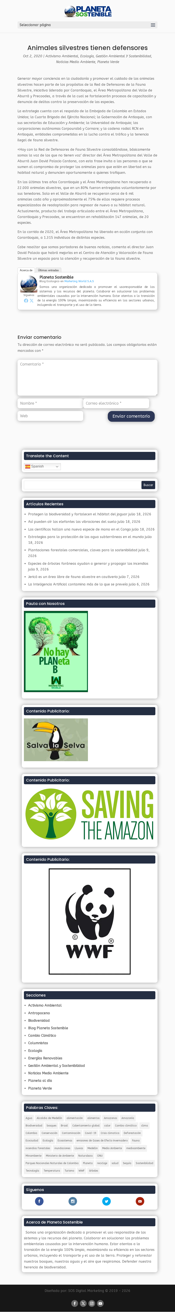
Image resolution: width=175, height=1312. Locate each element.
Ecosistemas (65, 1140)
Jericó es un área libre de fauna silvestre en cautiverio (73, 577)
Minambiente (33, 1155)
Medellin (93, 1148)
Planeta (88, 1163)
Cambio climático (126, 1125)
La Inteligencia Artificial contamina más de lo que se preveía (78, 584)
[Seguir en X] (83, 1303)
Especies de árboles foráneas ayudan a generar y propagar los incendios (88, 564)
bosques (51, 1125)
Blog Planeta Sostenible (48, 1028)
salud (115, 1163)
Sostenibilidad (144, 1163)
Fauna (136, 1140)
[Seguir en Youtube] (100, 1303)
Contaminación (71, 1133)
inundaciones (62, 1148)
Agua (29, 1118)
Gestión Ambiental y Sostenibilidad (123, 56)
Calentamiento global (86, 1125)
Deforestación (132, 1133)
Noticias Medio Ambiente (75, 62)
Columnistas (38, 1043)
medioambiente (135, 1148)
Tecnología (32, 1170)
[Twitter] (31, 300)
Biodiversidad (39, 1021)
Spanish (37, 466)
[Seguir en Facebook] (74, 1303)
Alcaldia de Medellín (49, 1118)
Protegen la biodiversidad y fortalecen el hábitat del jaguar (77, 514)
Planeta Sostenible (56, 277)
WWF (82, 1170)
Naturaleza (85, 1155)
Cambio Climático (42, 1035)
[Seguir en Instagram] (91, 1303)
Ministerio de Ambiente (60, 1155)
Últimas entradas (48, 270)
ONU (100, 1155)
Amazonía (127, 1118)
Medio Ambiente (112, 1148)
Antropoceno (39, 1013)
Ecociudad (32, 1140)
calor (107, 1125)
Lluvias (79, 1148)
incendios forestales (38, 1148)
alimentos (93, 1118)
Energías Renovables (45, 1058)
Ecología (87, 56)
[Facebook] (26, 300)
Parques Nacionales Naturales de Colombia (52, 1163)
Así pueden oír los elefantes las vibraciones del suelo (72, 522)
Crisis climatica (110, 1133)
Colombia (31, 1133)
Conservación (49, 1133)
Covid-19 (90, 1133)
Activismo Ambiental (61, 56)
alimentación (75, 1118)
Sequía (127, 1163)
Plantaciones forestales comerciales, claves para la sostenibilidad (82, 550)
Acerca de (26, 270)
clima (144, 1125)
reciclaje (102, 1163)
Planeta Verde (108, 62)
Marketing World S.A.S (79, 281)
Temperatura (52, 1170)
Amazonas (110, 1118)
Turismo (69, 1170)
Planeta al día (40, 1081)
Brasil (64, 1125)
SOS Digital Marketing (86, 1291)
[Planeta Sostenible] (28, 289)
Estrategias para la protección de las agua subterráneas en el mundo (86, 537)
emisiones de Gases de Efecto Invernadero (102, 1140)
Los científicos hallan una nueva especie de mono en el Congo (79, 529)
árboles (93, 1170)
